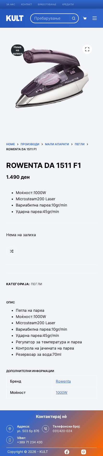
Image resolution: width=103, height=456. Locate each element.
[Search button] (74, 18)
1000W (61, 392)
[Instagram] (83, 452)
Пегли (36, 284)
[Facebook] (66, 452)
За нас (10, 4)
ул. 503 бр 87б (28, 431)
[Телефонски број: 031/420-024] (45, 428)
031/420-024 (62, 431)
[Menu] (94, 18)
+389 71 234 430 (29, 442)
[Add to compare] (11, 251)
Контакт (26, 4)
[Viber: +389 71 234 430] (9, 440)
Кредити (68, 4)
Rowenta (63, 381)
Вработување (47, 4)
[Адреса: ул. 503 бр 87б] (9, 428)
